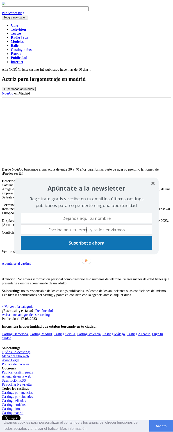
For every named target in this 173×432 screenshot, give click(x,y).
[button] (86, 188)
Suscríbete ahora (86, 243)
